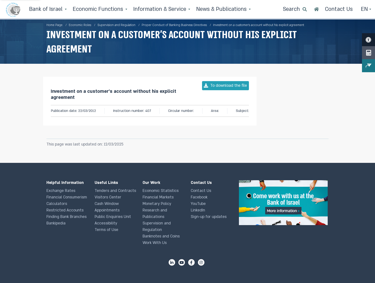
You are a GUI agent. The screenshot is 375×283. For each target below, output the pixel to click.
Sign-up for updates (209, 216)
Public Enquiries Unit (113, 216)
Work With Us (155, 242)
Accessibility (106, 223)
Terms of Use (106, 229)
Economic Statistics (161, 190)
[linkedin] (172, 262)
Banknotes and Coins (161, 236)
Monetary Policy (157, 203)
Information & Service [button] (160, 9)
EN (365, 9)
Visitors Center (108, 197)
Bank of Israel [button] (46, 9)
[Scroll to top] (363, 271)
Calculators (56, 203)
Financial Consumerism (66, 197)
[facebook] (191, 262)
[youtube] (181, 262)
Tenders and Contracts (115, 190)
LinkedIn (198, 210)
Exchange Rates (60, 190)
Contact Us (201, 190)
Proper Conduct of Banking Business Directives (174, 25)
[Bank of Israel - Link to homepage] (13, 9)
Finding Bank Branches (66, 216)
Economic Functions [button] (99, 9)
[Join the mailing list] (368, 65)
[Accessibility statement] (368, 39)
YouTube (198, 203)
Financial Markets (158, 197)
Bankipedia (56, 223)
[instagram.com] (201, 262)
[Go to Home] (316, 10)
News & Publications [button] (222, 9)
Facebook (199, 197)
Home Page (54, 25)
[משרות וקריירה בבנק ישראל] (284, 202)
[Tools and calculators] (368, 52)
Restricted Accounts (65, 210)
